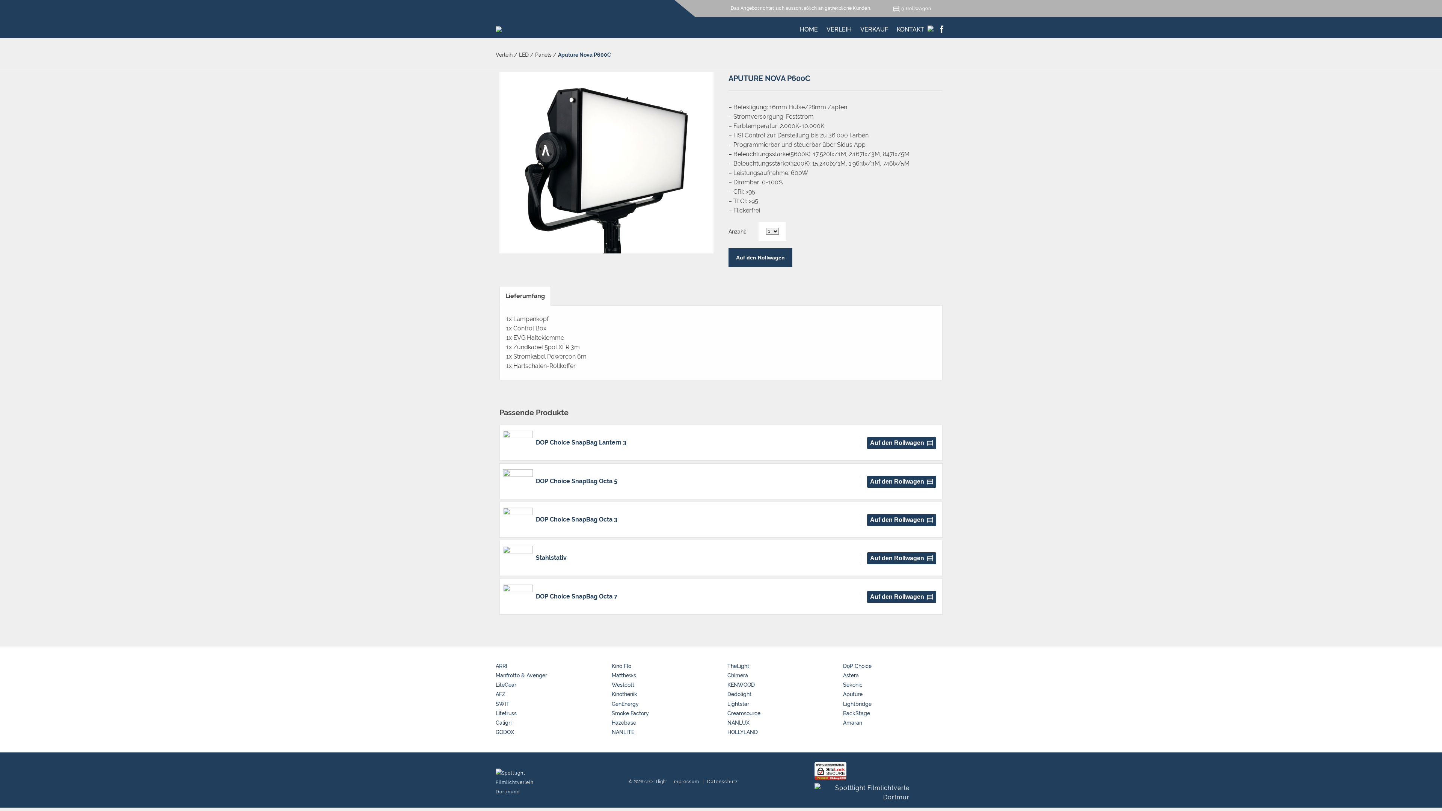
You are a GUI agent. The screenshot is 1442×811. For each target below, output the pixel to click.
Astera (851, 675)
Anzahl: (737, 232)
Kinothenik (624, 694)
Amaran (852, 723)
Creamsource (743, 713)
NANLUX (738, 723)
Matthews (624, 675)
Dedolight (739, 694)
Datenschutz (722, 781)
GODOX (505, 732)
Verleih (839, 28)
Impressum (686, 781)
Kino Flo (621, 666)
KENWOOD (741, 685)
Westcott (623, 685)
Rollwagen (918, 8)
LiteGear (506, 685)
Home (809, 28)
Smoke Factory (630, 713)
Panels (543, 55)
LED (524, 55)
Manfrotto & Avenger (521, 675)
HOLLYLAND (742, 732)
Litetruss (506, 713)
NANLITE (623, 732)
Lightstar (738, 704)
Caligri (503, 723)
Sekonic (853, 685)
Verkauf (874, 28)
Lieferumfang (525, 296)
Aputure (853, 694)
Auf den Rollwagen (760, 258)
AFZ (500, 694)
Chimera (737, 675)
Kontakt (910, 28)
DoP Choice (857, 666)
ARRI (501, 666)
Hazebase (624, 723)
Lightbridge (857, 704)
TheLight (738, 666)
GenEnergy (625, 704)
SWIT (503, 704)
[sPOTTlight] (499, 27)
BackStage (856, 713)
